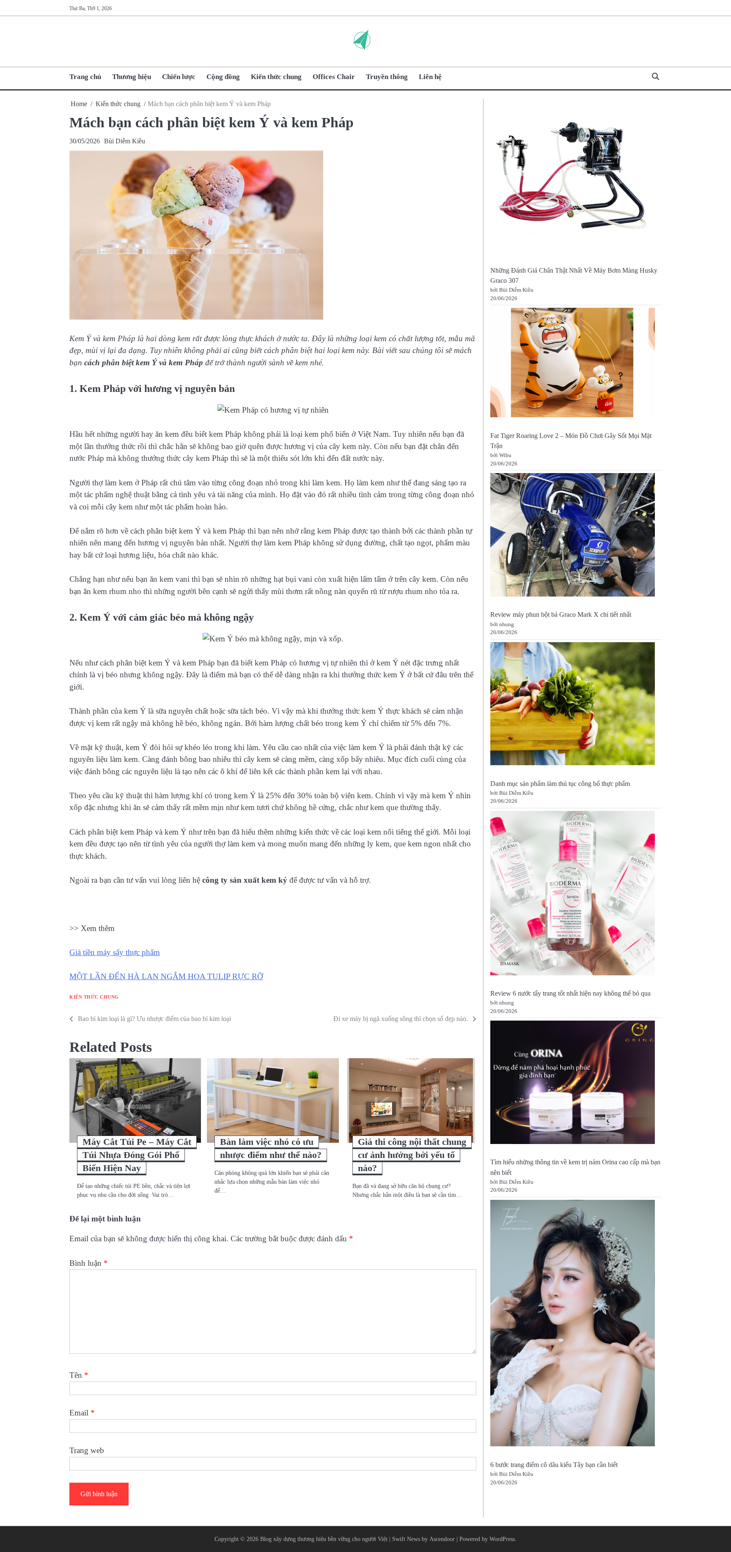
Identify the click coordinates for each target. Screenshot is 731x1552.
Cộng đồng (223, 77)
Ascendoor (442, 1539)
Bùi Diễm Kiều (124, 141)
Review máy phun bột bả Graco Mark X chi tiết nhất (560, 615)
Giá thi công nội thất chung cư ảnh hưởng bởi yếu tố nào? (412, 1154)
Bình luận (88, 1263)
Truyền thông (387, 77)
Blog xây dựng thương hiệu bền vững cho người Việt (323, 1539)
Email (82, 1412)
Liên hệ (430, 77)
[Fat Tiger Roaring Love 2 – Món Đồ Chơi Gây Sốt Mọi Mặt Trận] (572, 364)
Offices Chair (334, 77)
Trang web (86, 1450)
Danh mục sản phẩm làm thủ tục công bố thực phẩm (560, 784)
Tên (78, 1375)
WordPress (502, 1539)
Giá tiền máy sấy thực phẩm (114, 952)
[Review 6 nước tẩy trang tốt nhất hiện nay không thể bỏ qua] (572, 894)
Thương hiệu (131, 77)
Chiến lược (178, 77)
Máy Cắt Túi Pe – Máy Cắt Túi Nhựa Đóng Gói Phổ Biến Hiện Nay (136, 1154)
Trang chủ (85, 77)
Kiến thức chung (276, 77)
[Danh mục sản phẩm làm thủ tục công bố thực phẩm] (572, 705)
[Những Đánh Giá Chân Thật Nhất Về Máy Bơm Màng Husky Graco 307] (572, 178)
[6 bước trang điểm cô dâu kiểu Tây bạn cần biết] (572, 1325)
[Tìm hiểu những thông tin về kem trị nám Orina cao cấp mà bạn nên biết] (572, 1084)
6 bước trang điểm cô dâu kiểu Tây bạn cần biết (554, 1465)
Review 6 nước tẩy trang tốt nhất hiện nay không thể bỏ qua (570, 993)
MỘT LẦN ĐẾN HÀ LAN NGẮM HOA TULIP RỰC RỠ (166, 976)
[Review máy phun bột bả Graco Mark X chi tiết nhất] (572, 536)
